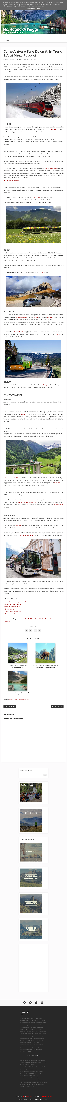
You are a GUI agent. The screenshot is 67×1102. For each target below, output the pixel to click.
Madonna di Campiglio (25, 535)
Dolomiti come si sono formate (14, 614)
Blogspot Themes (47, 1096)
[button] (6, 40)
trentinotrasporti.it (51, 168)
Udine (43, 272)
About (31, 1099)
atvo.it (36, 317)
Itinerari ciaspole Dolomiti (12, 611)
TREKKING (7, 621)
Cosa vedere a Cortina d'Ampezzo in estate (17, 694)
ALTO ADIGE (37, 619)
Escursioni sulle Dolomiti (11, 607)
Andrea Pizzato (12, 59)
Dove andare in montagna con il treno (16, 602)
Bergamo (46, 385)
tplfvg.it (58, 334)
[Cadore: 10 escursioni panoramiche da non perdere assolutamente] (45, 653)
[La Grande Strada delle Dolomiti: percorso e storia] (17, 653)
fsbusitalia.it (37, 197)
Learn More (31, 8)
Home (20, 1099)
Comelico (57, 483)
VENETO (45, 619)
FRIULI (51, 619)
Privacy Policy (38, 1099)
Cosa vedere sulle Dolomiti (12, 604)
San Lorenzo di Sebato (13, 478)
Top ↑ (45, 1099)
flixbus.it (49, 317)
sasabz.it (19, 525)
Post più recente (10, 706)
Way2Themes (29, 1096)
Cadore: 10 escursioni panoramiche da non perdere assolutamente (45, 666)
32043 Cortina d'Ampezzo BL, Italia (19, 699)
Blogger (37, 1055)
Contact (26, 1099)
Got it (38, 8)
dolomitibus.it (18, 332)
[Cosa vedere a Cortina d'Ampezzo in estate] (17, 681)
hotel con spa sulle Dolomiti (27, 502)
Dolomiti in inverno (9, 609)
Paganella (24, 414)
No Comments (32, 59)
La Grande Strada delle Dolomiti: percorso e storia (17, 666)
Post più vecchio (57, 706)
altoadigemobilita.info (11, 180)
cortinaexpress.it (21, 317)
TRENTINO (28, 619)
